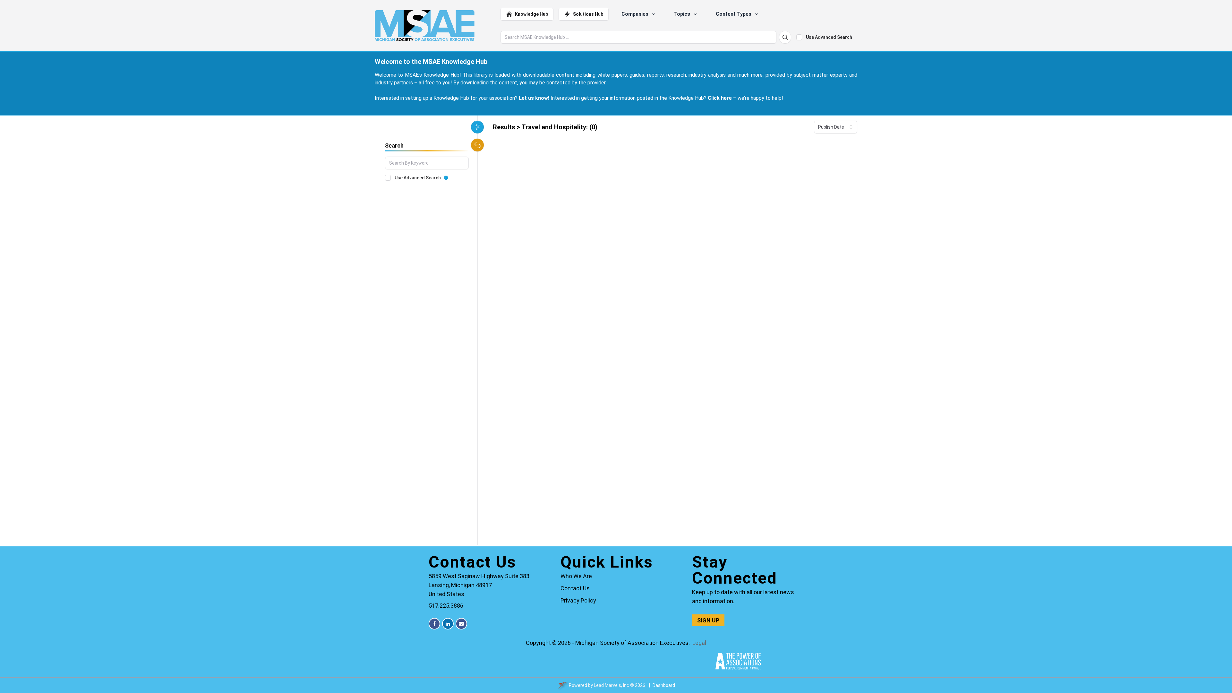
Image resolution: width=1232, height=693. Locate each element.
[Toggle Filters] (477, 127)
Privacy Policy (578, 600)
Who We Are (576, 576)
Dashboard (664, 685)
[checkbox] (799, 37)
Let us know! (534, 98)
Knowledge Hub (531, 14)
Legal (699, 642)
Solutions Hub (588, 14)
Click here (720, 98)
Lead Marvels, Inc (611, 685)
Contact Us (575, 588)
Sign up (708, 620)
